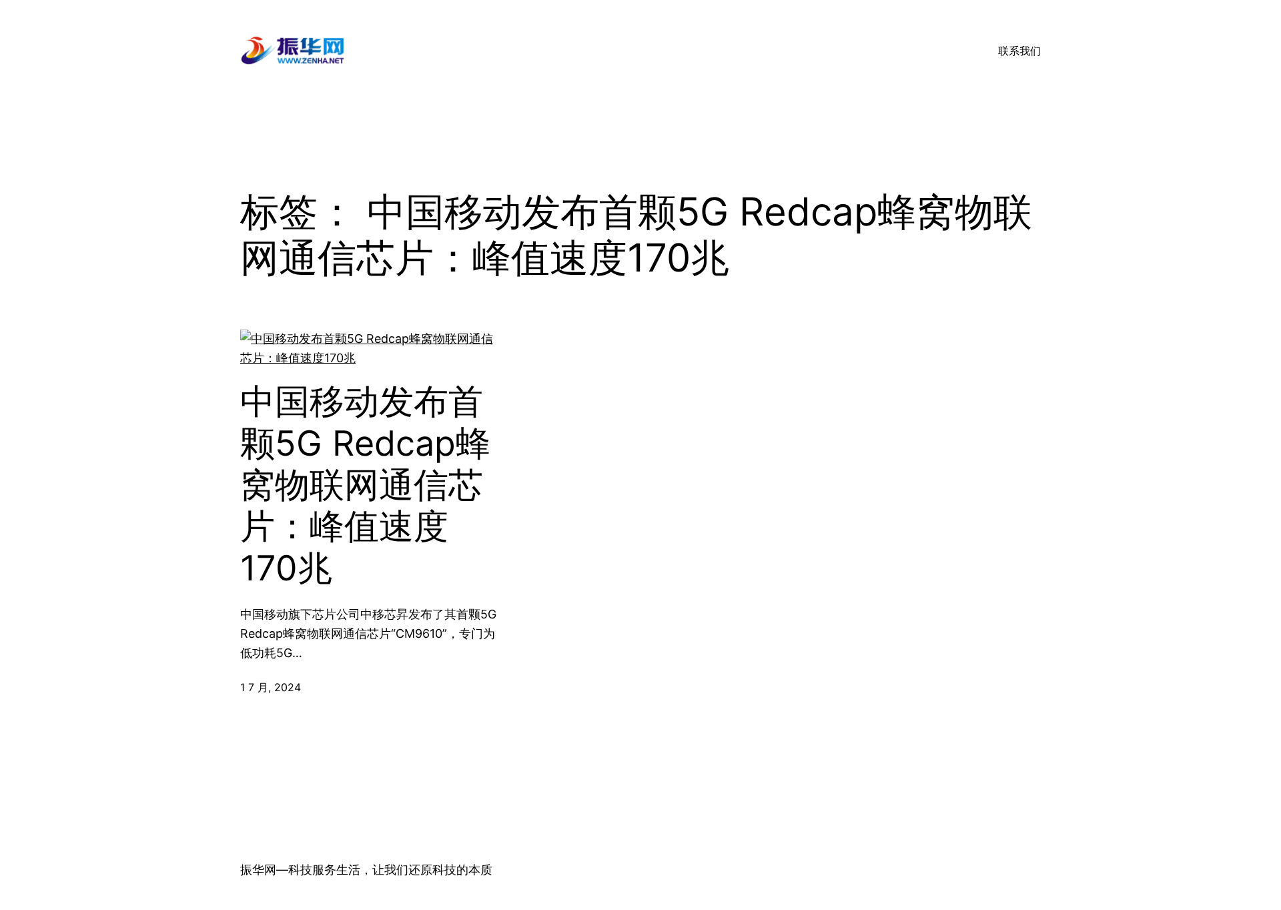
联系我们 (1019, 50)
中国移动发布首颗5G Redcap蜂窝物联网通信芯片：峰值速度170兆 (365, 485)
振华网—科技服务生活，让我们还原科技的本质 (366, 870)
